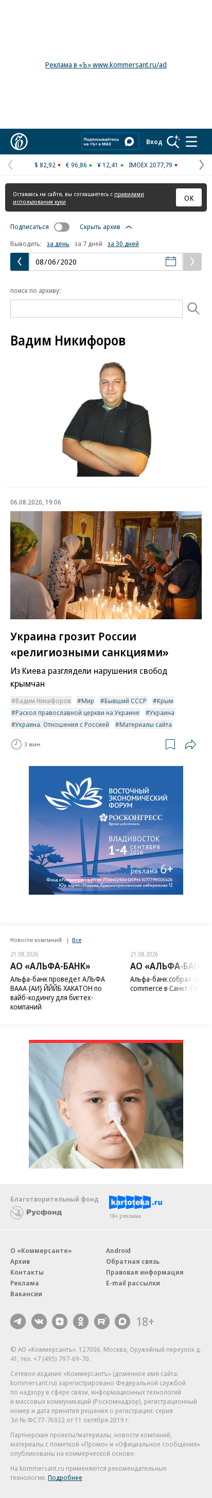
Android (118, 1250)
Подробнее (65, 1477)
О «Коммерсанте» (41, 1250)
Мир (87, 700)
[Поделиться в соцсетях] (190, 744)
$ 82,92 (45, 164)
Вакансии (26, 1293)
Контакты (27, 1272)
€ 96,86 (76, 164)
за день (58, 243)
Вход (154, 141)
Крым (165, 700)
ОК (189, 198)
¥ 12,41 (107, 164)
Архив (20, 1261)
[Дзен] (59, 1321)
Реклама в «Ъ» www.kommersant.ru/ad (106, 64)
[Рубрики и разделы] (191, 141)
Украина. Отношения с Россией (62, 724)
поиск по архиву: (35, 290)
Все (76, 940)
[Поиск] (173, 141)
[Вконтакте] (39, 1321)
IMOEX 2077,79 (150, 164)
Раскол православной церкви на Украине (77, 712)
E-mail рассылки (133, 1282)
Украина (162, 712)
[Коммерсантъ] (19, 141)
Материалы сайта (145, 724)
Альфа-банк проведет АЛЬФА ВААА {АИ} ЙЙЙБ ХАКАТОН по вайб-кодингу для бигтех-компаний (57, 993)
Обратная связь (133, 1261)
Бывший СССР (125, 700)
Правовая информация (145, 1272)
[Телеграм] (18, 1321)
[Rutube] (102, 1321)
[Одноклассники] (81, 1321)
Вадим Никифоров (43, 700)
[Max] (122, 1321)
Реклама (24, 1282)
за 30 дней (123, 243)
